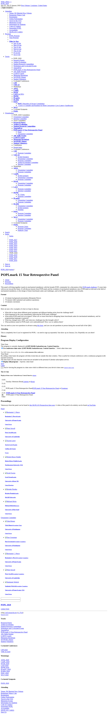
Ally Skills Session (20, 71)
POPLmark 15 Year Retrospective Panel (27, 70)
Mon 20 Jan (17, 45)
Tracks (7, 56)
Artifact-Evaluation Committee (28, 162)
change (34, 375)
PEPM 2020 (5, 667)
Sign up (7, 266)
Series (11, 236)
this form (40, 325)
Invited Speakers (23, 157)
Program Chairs (23, 226)
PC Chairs (21, 194)
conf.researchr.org (11, 613)
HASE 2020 (5, 664)
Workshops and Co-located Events (25, 66)
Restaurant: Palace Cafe (17, 15)
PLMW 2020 (5, 671)
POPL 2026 (13, 242)
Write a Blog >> (6, 2)
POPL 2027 (13, 240)
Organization (9, 113)
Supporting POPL (15, 28)
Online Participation (16, 19)
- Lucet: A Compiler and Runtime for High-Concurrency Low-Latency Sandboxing (45, 105)
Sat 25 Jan (17, 55)
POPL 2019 (13, 255)
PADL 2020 (5, 683)
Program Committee (24, 153)
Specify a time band (26, 362)
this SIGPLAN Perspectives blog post (42, 405)
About (7, 280)
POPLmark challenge (90, 287)
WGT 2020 (5, 675)
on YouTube (91, 405)
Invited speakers (23, 176)
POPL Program (14, 36)
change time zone (69, 367)
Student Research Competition (24, 64)
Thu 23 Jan (17, 51)
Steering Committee (20, 119)
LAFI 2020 (4, 665)
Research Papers (19, 60)
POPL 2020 (5, 269)
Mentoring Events (15, 22)
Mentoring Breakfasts (21, 75)
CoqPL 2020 (5, 662)
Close (3, 365)
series (11, 269)
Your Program (14, 38)
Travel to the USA (15, 21)
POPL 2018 (13, 257)
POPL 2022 (13, 249)
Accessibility (13, 30)
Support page (4, 614)
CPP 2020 (4, 650)
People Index (18, 147)
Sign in (7, 264)
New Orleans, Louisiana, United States (34, 5)
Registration (13, 17)
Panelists (21, 210)
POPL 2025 (13, 243)
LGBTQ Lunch (19, 73)
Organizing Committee (21, 117)
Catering (26, 382)
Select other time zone (64, 348)
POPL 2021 (13, 251)
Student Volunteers (20, 79)
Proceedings (9, 283)
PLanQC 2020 (6, 669)
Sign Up (3, 712)
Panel (19, 132)
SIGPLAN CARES (16, 32)
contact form (5, 609)
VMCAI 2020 (5, 652)
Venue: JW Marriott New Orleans (20, 13)
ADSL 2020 (5, 660)
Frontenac (64, 388)
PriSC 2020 (5, 673)
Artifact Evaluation (20, 62)
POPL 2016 (13, 260)
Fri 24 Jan (17, 53)
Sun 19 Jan (17, 43)
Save (2, 363)
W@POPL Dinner (20, 77)
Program (8, 34)
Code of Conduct (15, 26)
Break (33, 382)
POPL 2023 (13, 247)
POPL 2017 (13, 259)
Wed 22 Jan (17, 49)
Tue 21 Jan (17, 47)
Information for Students (17, 24)
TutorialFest (17, 68)
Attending (8, 11)
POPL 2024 (13, 245)
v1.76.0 (20, 613)
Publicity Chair (23, 230)
